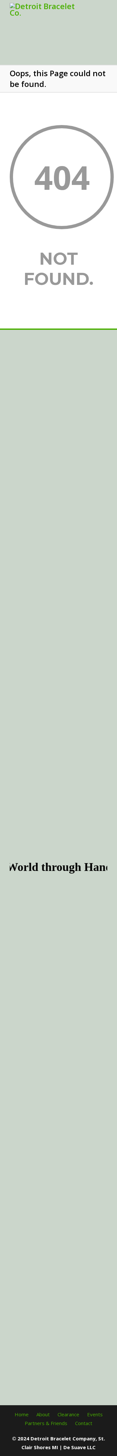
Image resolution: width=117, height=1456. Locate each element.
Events (95, 1414)
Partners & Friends (46, 1423)
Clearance (68, 1414)
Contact (83, 1423)
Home (22, 1414)
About (43, 1414)
